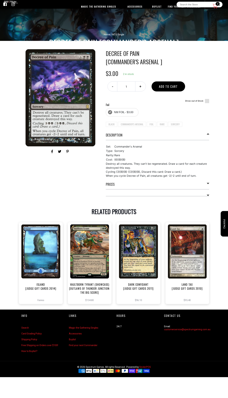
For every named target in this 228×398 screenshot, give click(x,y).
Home (107, 34)
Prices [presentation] (110, 184)
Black (111, 124)
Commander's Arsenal (132, 124)
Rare (162, 124)
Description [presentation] (114, 135)
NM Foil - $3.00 (123, 112)
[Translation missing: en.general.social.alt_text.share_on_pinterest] (67, 152)
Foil (152, 124)
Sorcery (175, 124)
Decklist (224, 223)
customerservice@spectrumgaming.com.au (187, 329)
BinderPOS (145, 367)
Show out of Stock (194, 100)
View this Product (42, 275)
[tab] (157, 136)
